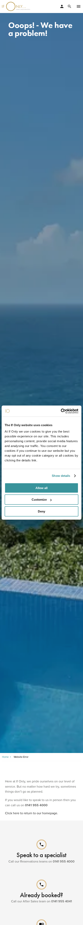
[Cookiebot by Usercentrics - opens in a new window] (60, 411)
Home (5, 757)
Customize (39, 499)
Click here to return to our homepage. (31, 813)
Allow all (41, 488)
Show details (61, 475)
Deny (41, 511)
